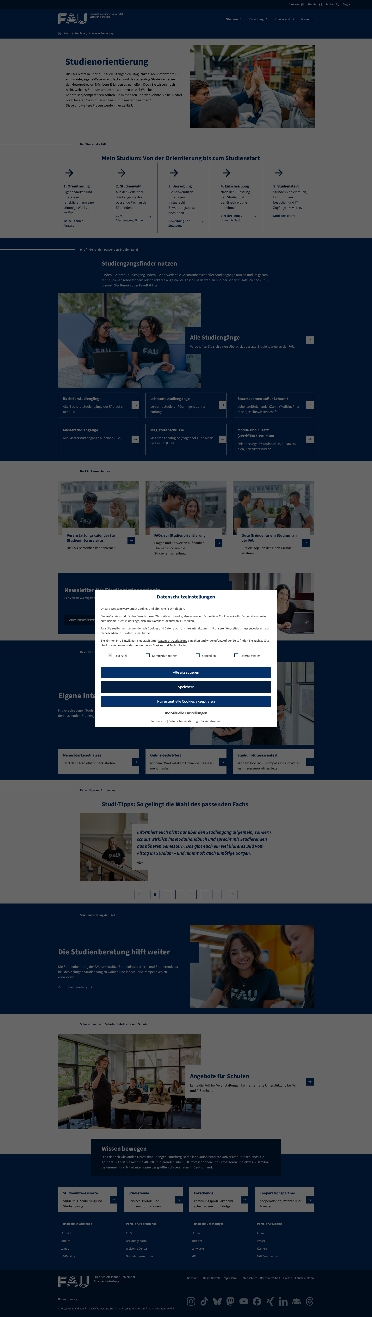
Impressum (159, 721)
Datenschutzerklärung (172, 641)
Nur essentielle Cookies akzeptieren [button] (186, 701)
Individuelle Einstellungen (186, 713)
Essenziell (121, 656)
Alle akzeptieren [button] (186, 672)
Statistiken (209, 656)
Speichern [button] (186, 687)
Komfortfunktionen (164, 656)
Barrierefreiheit (211, 721)
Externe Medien (250, 656)
